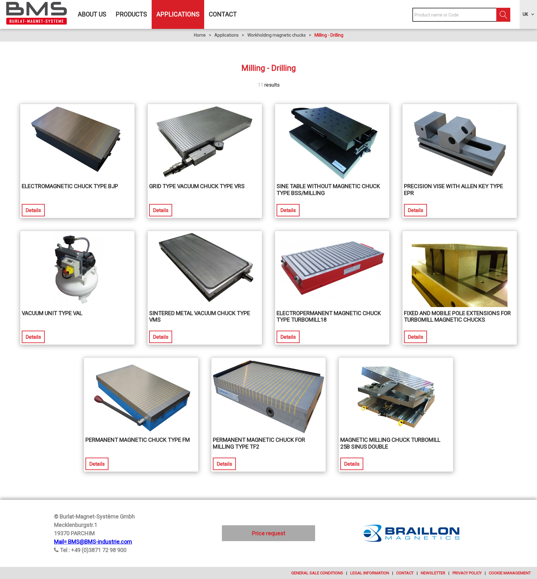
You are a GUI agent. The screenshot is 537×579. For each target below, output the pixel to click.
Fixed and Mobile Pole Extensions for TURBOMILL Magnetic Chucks (457, 316)
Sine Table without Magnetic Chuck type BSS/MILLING (328, 189)
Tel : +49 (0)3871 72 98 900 (93, 550)
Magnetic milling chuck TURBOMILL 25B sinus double (390, 443)
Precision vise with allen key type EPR (453, 189)
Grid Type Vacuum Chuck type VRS (197, 186)
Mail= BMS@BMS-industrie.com (93, 541)
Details (33, 210)
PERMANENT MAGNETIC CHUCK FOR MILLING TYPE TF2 (259, 443)
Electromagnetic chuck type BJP (70, 186)
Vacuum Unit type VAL (52, 313)
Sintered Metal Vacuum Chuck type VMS (199, 316)
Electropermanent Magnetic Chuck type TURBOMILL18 (329, 316)
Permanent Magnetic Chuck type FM (137, 440)
